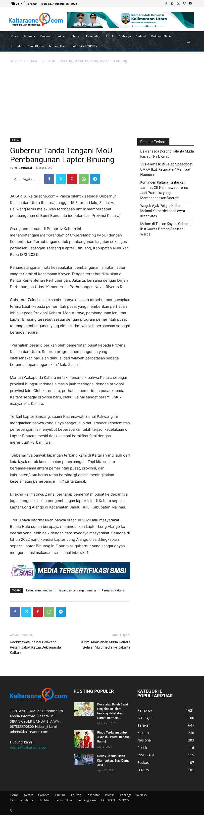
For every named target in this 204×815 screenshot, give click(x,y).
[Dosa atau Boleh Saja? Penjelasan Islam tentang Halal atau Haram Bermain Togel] (84, 709)
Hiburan (75, 795)
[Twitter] (178, 4)
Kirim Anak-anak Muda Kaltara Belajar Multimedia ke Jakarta (105, 645)
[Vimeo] (184, 4)
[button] (188, 41)
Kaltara (32, 61)
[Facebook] (166, 4)
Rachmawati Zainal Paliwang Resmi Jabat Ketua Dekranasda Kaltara (35, 647)
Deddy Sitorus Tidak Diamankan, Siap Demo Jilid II (113, 760)
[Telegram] (95, 179)
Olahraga (125, 795)
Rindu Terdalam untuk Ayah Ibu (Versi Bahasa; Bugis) (113, 737)
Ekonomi (44, 795)
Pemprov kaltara (113, 590)
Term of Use (64, 800)
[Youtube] (190, 4)
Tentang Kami (87, 800)
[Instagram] (172, 4)
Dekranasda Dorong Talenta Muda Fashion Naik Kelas (167, 153)
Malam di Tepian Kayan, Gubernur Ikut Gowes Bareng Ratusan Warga (166, 229)
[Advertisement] (102, 101)
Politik (109, 795)
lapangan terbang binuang (77, 590)
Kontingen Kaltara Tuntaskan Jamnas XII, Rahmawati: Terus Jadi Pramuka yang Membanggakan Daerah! (164, 190)
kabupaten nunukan (39, 590)
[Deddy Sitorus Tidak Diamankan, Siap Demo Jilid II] (84, 759)
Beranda (16, 61)
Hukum (60, 795)
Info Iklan (44, 800)
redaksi (26, 167)
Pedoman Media (21, 800)
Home (14, 795)
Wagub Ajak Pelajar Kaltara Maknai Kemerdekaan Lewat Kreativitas (162, 211)
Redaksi (141, 795)
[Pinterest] (72, 179)
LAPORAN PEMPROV (115, 800)
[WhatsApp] (84, 179)
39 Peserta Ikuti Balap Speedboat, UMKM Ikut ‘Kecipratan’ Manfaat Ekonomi (166, 169)
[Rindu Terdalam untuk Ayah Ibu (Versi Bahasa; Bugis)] (84, 739)
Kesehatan (93, 795)
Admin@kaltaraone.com (29, 747)
